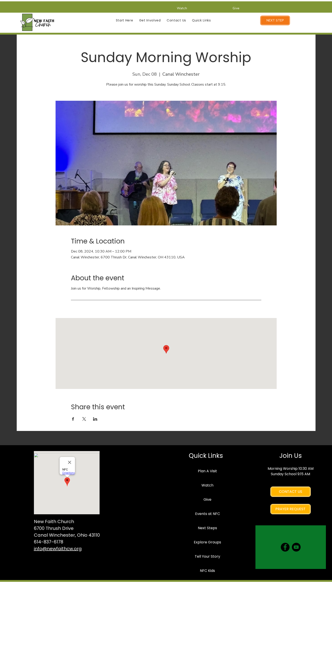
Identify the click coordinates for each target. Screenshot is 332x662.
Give (207, 499)
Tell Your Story (207, 556)
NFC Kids (207, 570)
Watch (207, 485)
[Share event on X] (84, 419)
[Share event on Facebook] (73, 419)
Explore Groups (207, 542)
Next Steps (207, 528)
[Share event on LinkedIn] (95, 419)
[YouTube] (296, 547)
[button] (124, 20)
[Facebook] (285, 547)
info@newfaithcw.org (58, 548)
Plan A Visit (207, 471)
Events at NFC (207, 513)
